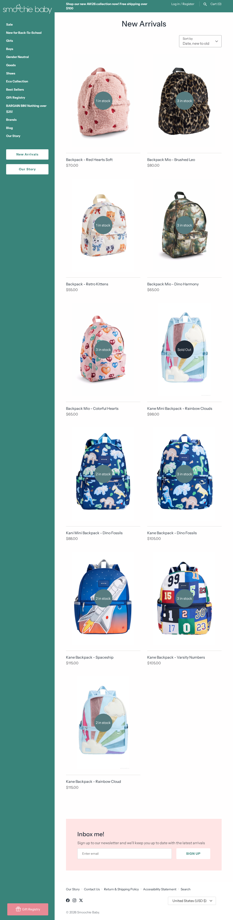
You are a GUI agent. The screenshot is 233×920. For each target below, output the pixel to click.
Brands (11, 119)
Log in (175, 4)
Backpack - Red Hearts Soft (89, 159)
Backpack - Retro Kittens (87, 284)
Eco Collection (17, 81)
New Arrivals (27, 154)
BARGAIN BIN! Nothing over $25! (26, 108)
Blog (9, 128)
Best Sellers (15, 89)
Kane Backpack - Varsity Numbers (176, 657)
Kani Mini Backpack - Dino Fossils (94, 533)
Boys (9, 49)
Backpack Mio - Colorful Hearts (92, 408)
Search (185, 889)
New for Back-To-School (24, 32)
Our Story (13, 136)
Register (188, 4)
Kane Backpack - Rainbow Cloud (93, 781)
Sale (9, 24)
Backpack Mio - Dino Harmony (173, 284)
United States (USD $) (189, 901)
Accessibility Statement (159, 889)
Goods (11, 65)
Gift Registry (15, 97)
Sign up (193, 854)
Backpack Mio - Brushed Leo (171, 159)
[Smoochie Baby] (27, 8)
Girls (9, 40)
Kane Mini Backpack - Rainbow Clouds (179, 408)
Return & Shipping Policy (121, 889)
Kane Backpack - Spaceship (90, 657)
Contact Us (92, 889)
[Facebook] (68, 901)
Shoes (10, 73)
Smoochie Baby (88, 912)
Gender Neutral (17, 57)
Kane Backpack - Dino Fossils (172, 533)
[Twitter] (81, 901)
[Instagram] (74, 901)
